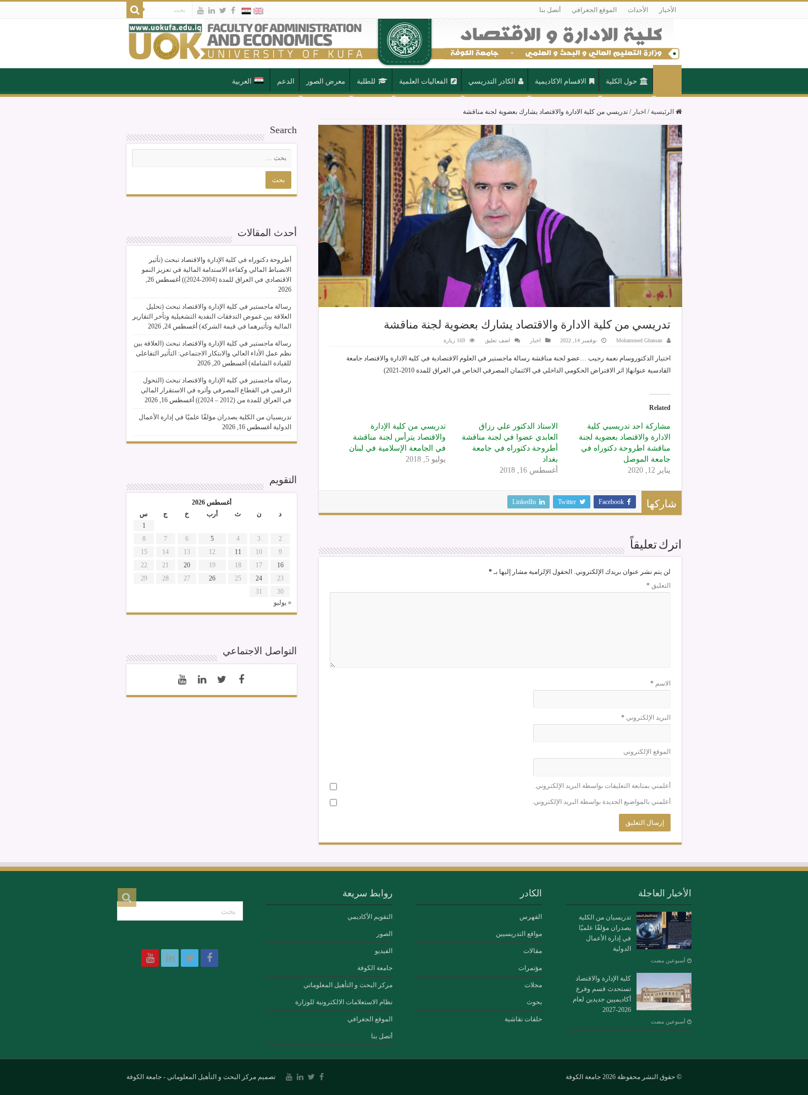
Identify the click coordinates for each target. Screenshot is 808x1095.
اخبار (639, 112)
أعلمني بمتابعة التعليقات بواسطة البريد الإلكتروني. (602, 786)
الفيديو (383, 951)
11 (238, 552)
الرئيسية (667, 80)
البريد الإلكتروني (646, 717)
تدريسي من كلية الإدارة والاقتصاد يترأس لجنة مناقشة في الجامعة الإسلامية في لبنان (397, 437)
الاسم (660, 683)
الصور (384, 934)
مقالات (532, 951)
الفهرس (530, 917)
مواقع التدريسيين (519, 934)
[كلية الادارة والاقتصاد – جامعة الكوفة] (404, 43)
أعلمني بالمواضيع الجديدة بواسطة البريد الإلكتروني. (601, 802)
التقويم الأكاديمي (369, 917)
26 (212, 578)
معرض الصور (325, 81)
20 (187, 565)
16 (280, 565)
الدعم (286, 81)
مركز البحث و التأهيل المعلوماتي (347, 985)
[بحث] (134, 10)
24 (259, 578)
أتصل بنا (550, 10)
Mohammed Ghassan (639, 340)
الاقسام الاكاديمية (560, 81)
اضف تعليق (497, 340)
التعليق (658, 585)
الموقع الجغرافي (594, 10)
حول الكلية (621, 81)
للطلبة (366, 81)
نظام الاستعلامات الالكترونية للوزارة (343, 1002)
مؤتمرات (530, 968)
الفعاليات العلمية (423, 81)
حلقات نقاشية (523, 1019)
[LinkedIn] (211, 10)
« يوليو (282, 602)
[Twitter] (223, 10)
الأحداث (638, 10)
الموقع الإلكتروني (647, 751)
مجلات (533, 985)
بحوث (534, 1002)
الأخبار (667, 10)
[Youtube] (200, 10)
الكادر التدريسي (492, 81)
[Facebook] (233, 10)
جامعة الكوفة (374, 968)
